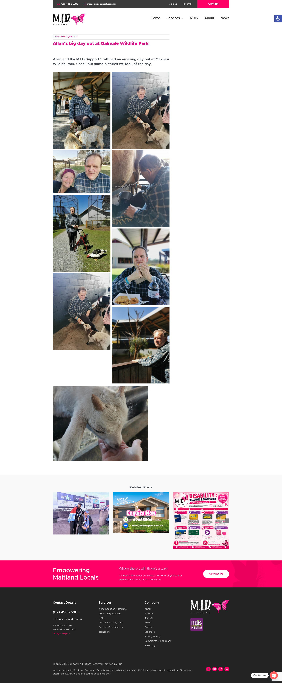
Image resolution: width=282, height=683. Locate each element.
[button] (278, 18)
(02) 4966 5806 (66, 612)
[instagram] (214, 669)
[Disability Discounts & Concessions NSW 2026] (141, 520)
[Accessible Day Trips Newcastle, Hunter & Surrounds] (201, 520)
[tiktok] (220, 669)
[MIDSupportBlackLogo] (69, 14)
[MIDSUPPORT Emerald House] (81, 512)
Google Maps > (61, 633)
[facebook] (208, 669)
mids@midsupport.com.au (67, 619)
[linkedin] (226, 669)
